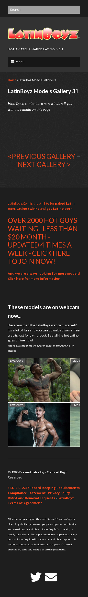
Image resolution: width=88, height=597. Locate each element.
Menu (20, 62)
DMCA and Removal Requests (31, 498)
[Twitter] (36, 577)
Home (12, 80)
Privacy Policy (59, 493)
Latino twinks (27, 208)
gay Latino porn (59, 208)
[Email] (51, 577)
